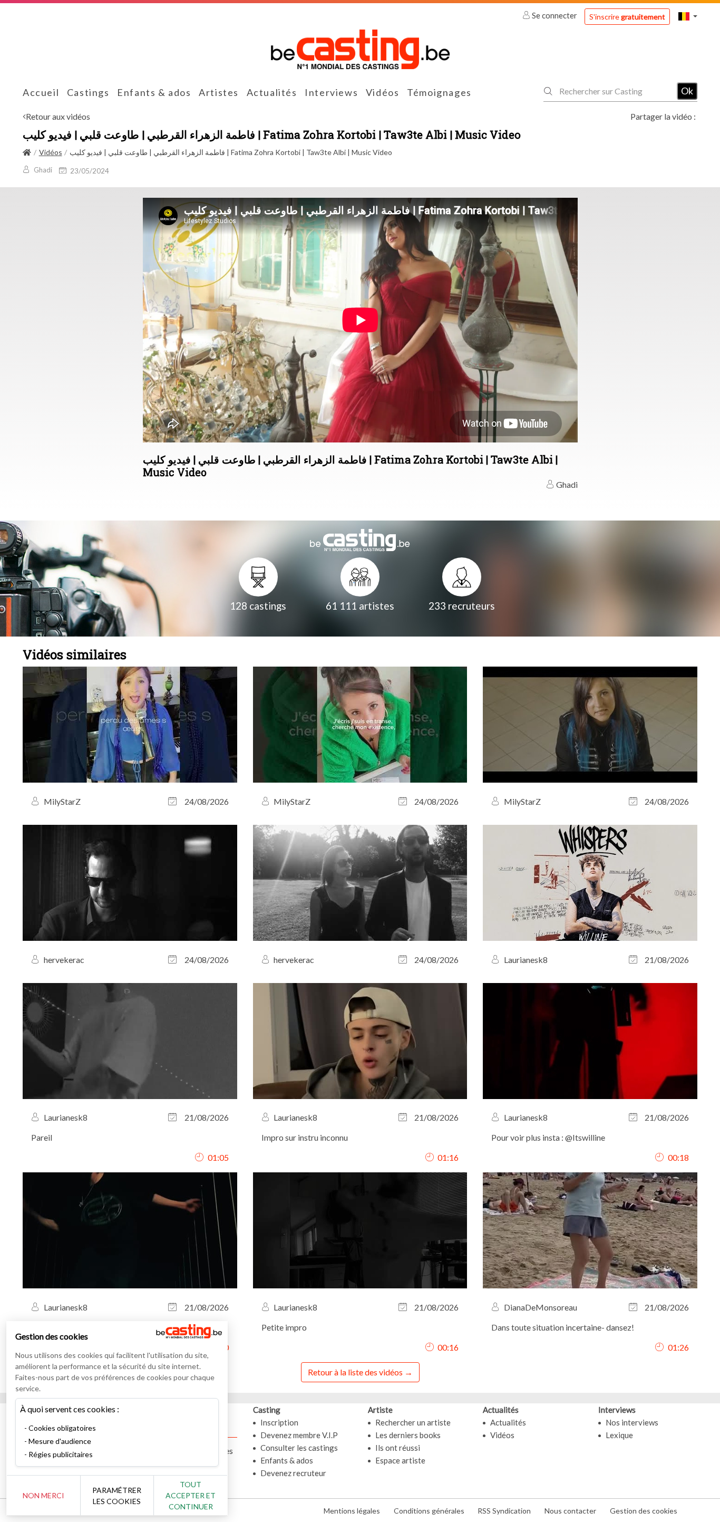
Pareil (41, 1137)
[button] (687, 16)
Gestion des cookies (643, 1510)
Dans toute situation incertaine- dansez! (562, 1327)
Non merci (43, 1495)
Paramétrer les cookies (116, 1496)
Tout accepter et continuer (191, 1495)
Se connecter (554, 15)
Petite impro (284, 1327)
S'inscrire (627, 16)
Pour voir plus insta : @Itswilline (548, 1137)
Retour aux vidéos (58, 116)
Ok (687, 91)
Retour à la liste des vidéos (355, 1372)
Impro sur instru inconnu (304, 1137)
